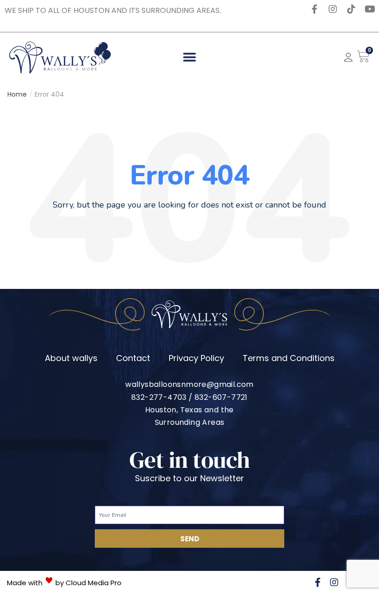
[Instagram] (332, 9)
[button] (189, 57)
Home (17, 94)
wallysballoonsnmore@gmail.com (189, 384)
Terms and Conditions (289, 358)
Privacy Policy (196, 358)
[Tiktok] (351, 9)
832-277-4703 (159, 397)
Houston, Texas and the (189, 409)
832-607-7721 (221, 397)
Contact (133, 358)
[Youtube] (369, 9)
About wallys (71, 358)
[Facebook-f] (314, 9)
